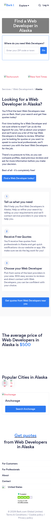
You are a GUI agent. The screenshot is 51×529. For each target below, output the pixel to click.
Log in (46, 5)
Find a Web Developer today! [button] (19, 178)
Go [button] (43, 50)
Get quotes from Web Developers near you (25, 302)
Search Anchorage (25, 409)
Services (6, 89)
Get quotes (25, 435)
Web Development (23, 89)
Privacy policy (25, 517)
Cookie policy (36, 514)
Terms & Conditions (16, 514)
